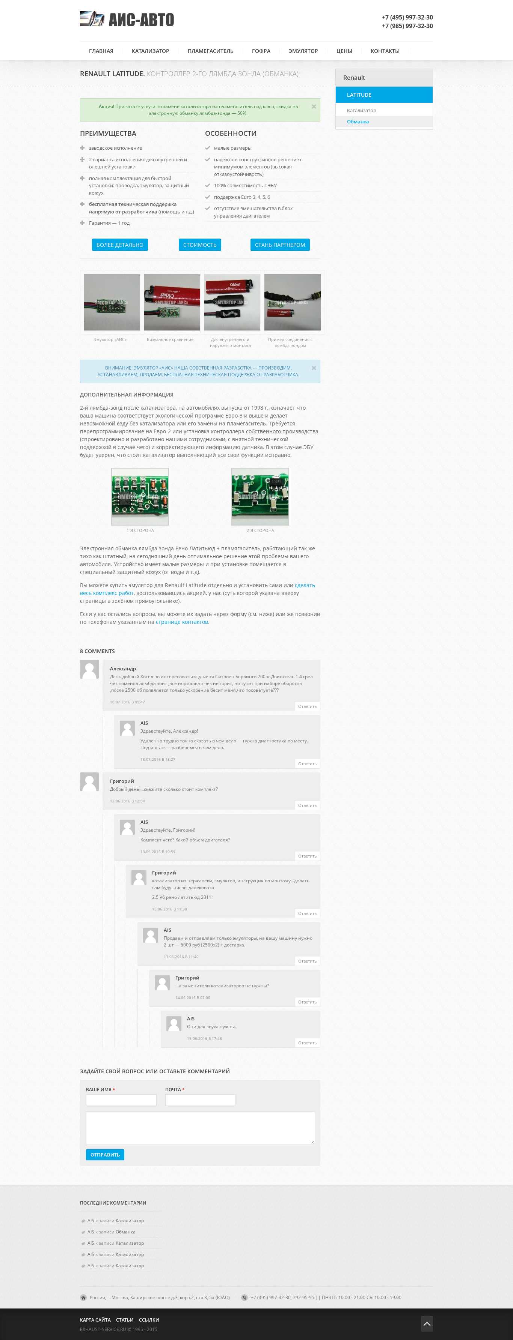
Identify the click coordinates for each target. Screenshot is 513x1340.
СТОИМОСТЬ (200, 244)
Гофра (261, 50)
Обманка (358, 121)
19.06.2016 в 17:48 (204, 1038)
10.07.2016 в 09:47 (127, 702)
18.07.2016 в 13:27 (157, 759)
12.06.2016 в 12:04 (127, 801)
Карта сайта (95, 1320)
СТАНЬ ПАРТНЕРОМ (280, 244)
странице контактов (182, 621)
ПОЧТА (175, 1089)
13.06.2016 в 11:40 (181, 956)
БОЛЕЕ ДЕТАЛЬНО (120, 244)
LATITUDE (359, 94)
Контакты (385, 50)
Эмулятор (303, 50)
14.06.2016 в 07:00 (192, 997)
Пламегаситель (211, 50)
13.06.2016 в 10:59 (157, 851)
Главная (101, 50)
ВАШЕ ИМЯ (100, 1089)
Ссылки (149, 1320)
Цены (344, 50)
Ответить (307, 706)
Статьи (125, 1320)
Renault (354, 78)
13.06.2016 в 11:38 (169, 909)
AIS (144, 723)
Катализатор (150, 50)
